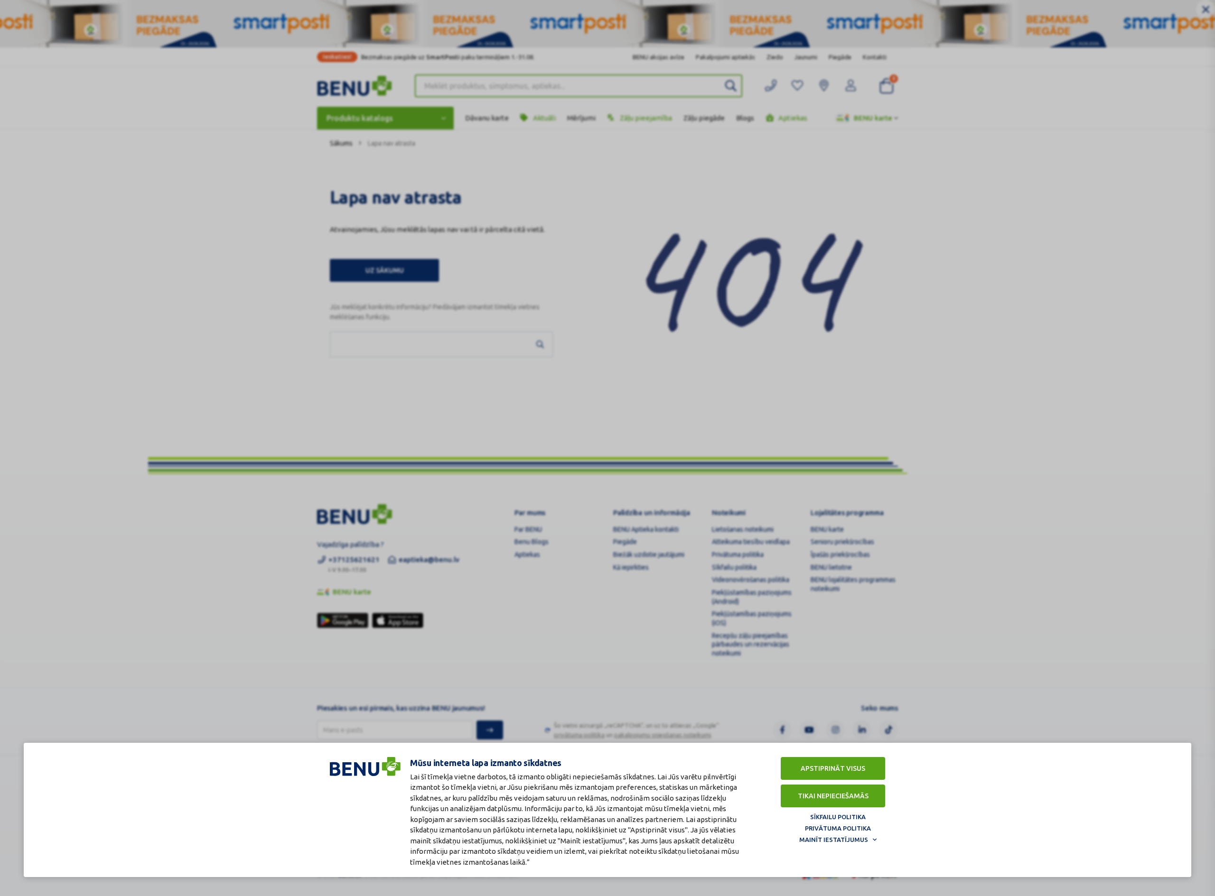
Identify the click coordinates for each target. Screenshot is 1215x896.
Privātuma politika (838, 828)
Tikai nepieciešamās (833, 796)
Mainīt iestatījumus (833, 839)
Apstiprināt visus (833, 768)
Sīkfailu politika (838, 816)
